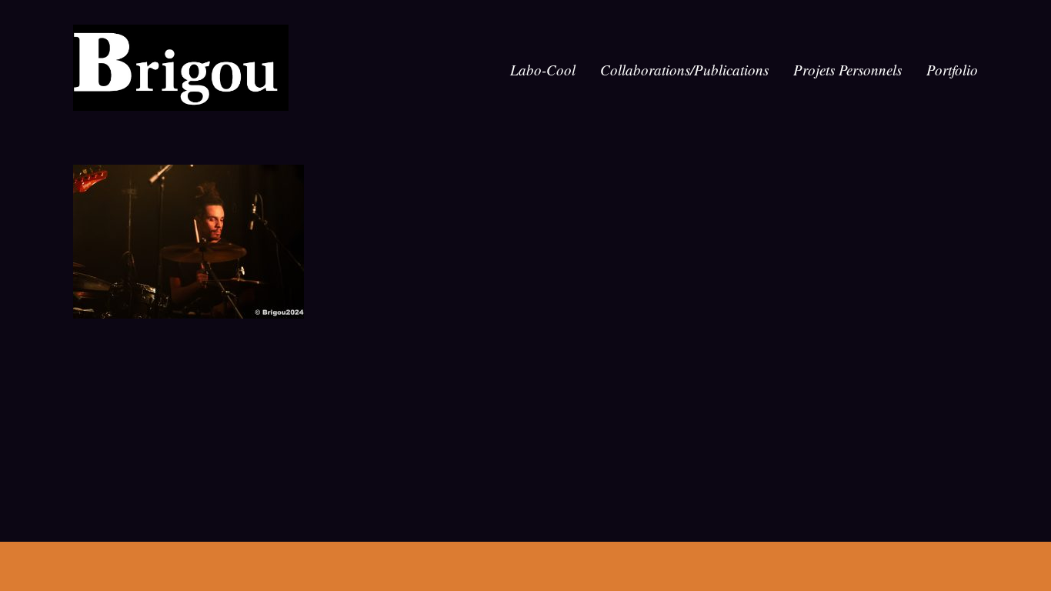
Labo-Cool (543, 69)
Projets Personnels (847, 69)
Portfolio (952, 69)
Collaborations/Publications (684, 69)
